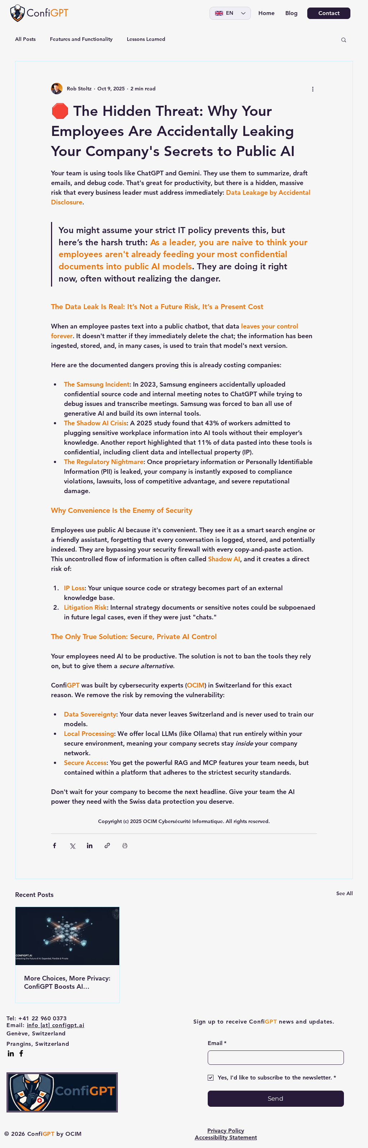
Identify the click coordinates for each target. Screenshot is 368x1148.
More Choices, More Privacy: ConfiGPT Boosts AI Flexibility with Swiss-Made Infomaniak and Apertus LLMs (67, 982)
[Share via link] (107, 845)
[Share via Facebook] (54, 845)
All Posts (25, 39)
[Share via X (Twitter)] (72, 845)
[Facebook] (21, 1053)
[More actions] (312, 88)
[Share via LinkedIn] (89, 845)
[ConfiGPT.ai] (67, 936)
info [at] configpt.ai (55, 1025)
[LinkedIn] (10, 1053)
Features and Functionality (81, 39)
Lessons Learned (146, 39)
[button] (343, 39)
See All (344, 893)
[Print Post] (124, 845)
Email (217, 1043)
